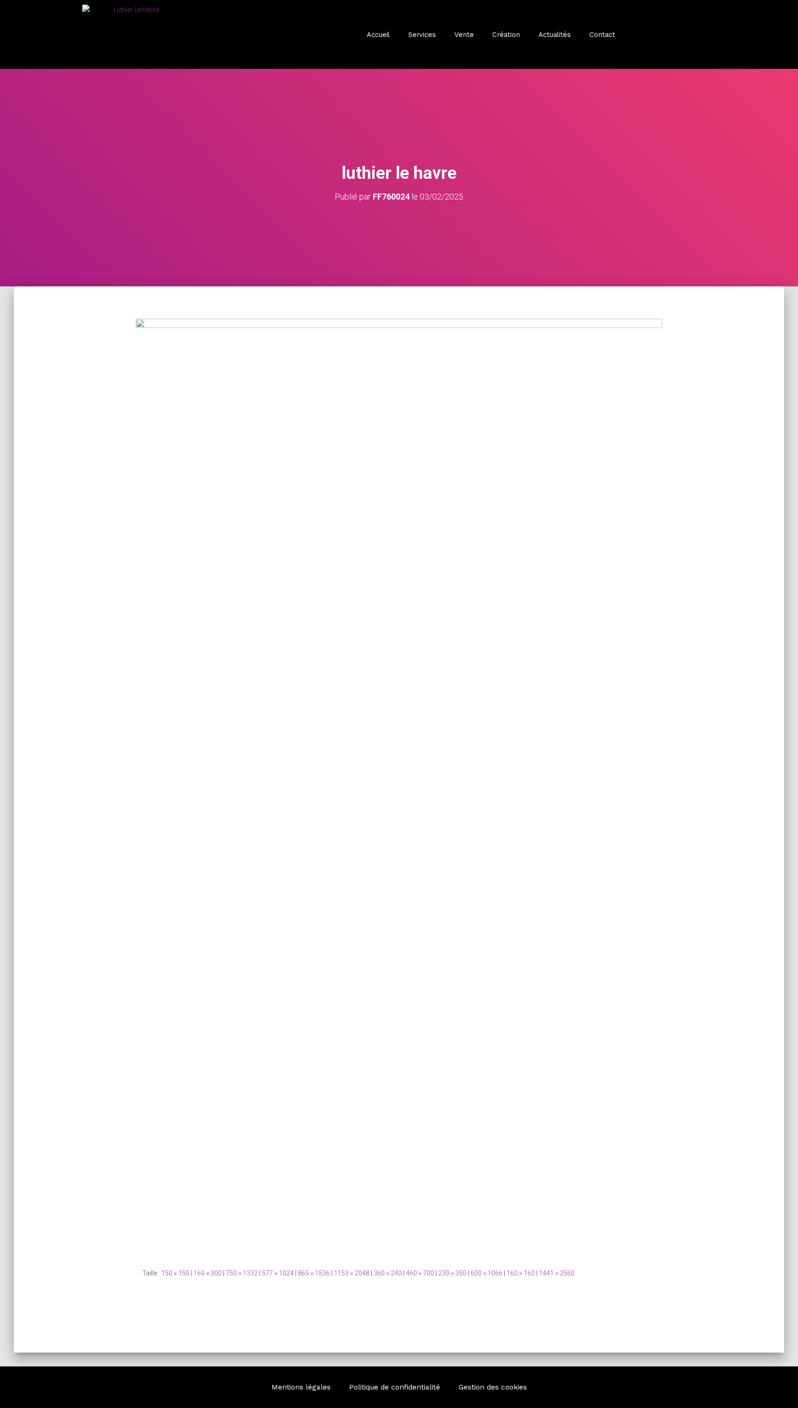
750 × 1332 (242, 1273)
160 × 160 (521, 1273)
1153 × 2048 (351, 1273)
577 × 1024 (278, 1273)
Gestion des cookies (493, 1387)
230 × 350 (452, 1273)
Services (422, 34)
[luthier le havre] (399, 785)
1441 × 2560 (556, 1273)
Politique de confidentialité (394, 1387)
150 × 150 (175, 1273)
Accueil (378, 34)
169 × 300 (207, 1273)
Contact (602, 34)
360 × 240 (388, 1273)
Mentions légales (301, 1387)
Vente (464, 34)
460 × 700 (420, 1273)
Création (506, 34)
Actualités (554, 34)
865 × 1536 (314, 1273)
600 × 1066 (486, 1273)
